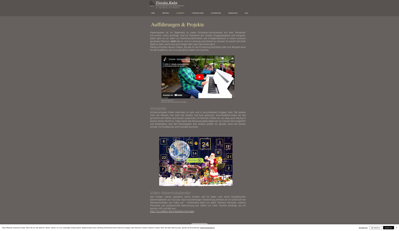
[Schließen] (396, 227)
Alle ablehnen (375, 228)
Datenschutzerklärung (207, 228)
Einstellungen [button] (363, 228)
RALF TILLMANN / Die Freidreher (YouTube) (172, 211)
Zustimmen (388, 228)
